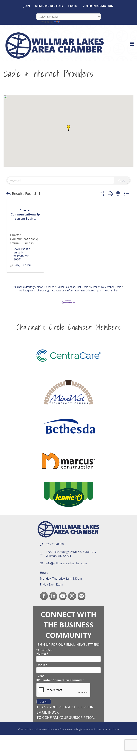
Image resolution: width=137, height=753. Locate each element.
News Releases (45, 287)
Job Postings (43, 290)
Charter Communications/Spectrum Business (24, 239)
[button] (68, 127)
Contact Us (58, 290)
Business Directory (24, 287)
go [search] (123, 180)
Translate (67, 22)
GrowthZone (112, 729)
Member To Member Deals (105, 287)
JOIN (27, 6)
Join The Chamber (107, 290)
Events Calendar (66, 287)
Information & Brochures (81, 290)
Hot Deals (82, 287)
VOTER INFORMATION (98, 6)
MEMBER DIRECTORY (49, 6)
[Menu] (132, 44)
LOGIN (73, 6)
